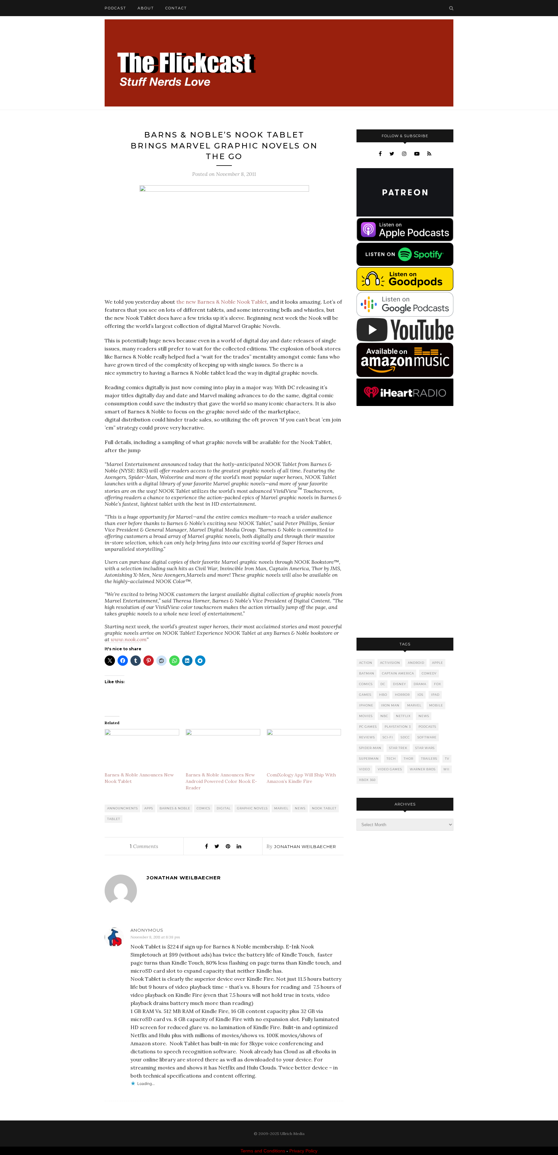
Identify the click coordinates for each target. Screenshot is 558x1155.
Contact (176, 8)
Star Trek (398, 748)
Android (416, 662)
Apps (148, 808)
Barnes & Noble (175, 808)
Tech (391, 758)
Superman (369, 758)
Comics (203, 808)
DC (382, 684)
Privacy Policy (303, 1150)
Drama (420, 684)
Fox (437, 684)
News (300, 808)
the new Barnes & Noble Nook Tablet (221, 302)
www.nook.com (129, 639)
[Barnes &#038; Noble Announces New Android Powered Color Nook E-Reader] (223, 750)
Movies (366, 716)
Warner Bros (423, 769)
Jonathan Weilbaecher (305, 846)
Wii (446, 769)
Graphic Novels (252, 808)
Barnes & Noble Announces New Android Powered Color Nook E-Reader (221, 781)
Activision (390, 662)
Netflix (403, 716)
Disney (399, 684)
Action (365, 662)
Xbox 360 (367, 780)
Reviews (367, 737)
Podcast (115, 8)
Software (427, 737)
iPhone (366, 705)
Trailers (429, 758)
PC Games (368, 726)
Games (365, 694)
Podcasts (427, 726)
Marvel (281, 808)
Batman (366, 673)
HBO (383, 694)
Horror (402, 694)
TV (447, 758)
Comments (144, 846)
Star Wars (425, 748)
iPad (435, 694)
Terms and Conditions (263, 1150)
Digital (224, 808)
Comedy (429, 673)
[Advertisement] (404, 522)
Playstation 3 (398, 726)
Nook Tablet (324, 808)
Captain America (398, 673)
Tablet (113, 819)
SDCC (405, 737)
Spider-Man (370, 748)
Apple (437, 662)
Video (364, 769)
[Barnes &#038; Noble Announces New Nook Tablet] (142, 750)
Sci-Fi (388, 737)
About (146, 8)
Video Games (390, 769)
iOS (420, 694)
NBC (384, 716)
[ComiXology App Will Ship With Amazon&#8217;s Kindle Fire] (304, 750)
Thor (408, 758)
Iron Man (390, 705)
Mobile (436, 705)
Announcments (122, 808)
